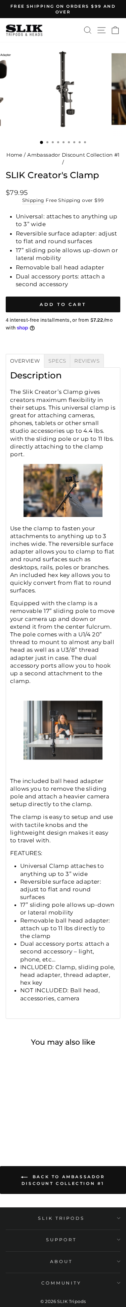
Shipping (33, 200)
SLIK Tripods (61, 1218)
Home (14, 155)
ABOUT (61, 1261)
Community (61, 1283)
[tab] (25, 361)
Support (61, 1239)
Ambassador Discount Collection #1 (73, 155)
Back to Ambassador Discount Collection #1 (63, 1180)
